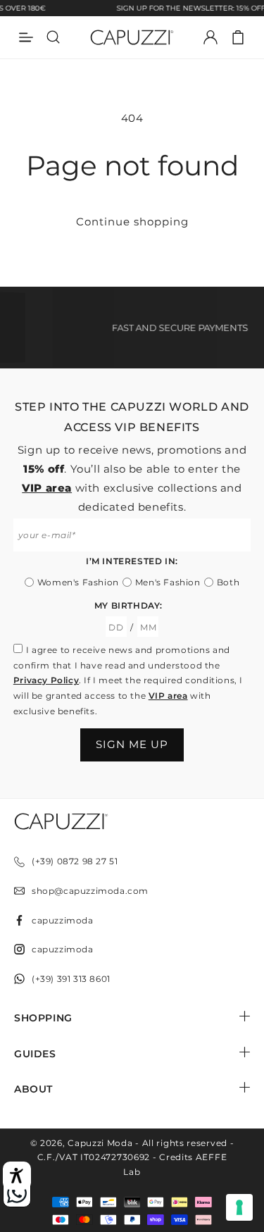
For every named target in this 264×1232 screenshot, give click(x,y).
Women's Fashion (78, 582)
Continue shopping (132, 221)
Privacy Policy (46, 680)
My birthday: (128, 605)
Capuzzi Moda (100, 1143)
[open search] (53, 37)
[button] (238, 37)
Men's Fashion (168, 582)
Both (228, 582)
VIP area (47, 487)
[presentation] (239, 1207)
